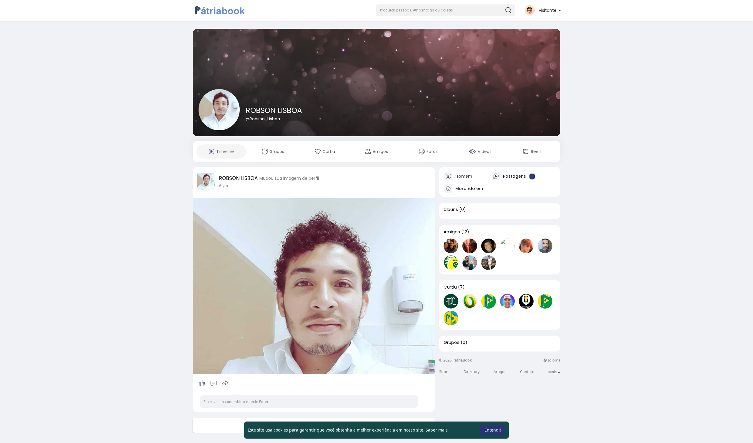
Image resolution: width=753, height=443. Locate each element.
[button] (445, 10)
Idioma (553, 360)
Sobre (444, 372)
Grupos (451, 342)
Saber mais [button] (437, 430)
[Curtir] (213, 384)
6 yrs (223, 186)
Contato (527, 372)
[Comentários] (214, 384)
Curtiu (450, 287)
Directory (472, 372)
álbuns (451, 209)
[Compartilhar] (225, 384)
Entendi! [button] (492, 430)
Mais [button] (552, 371)
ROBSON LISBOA (274, 110)
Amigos (452, 231)
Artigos (500, 372)
